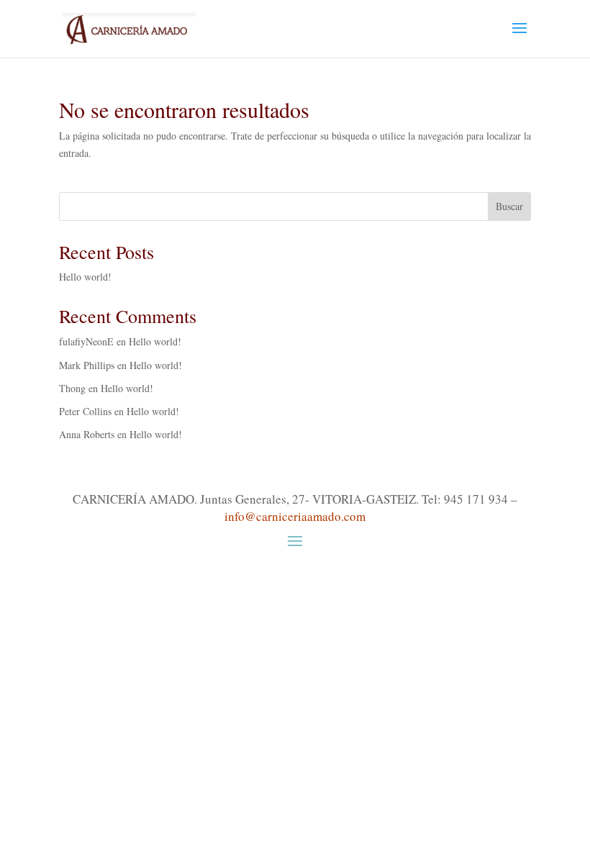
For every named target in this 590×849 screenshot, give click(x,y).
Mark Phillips (86, 365)
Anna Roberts (86, 434)
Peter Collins (85, 411)
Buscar (509, 206)
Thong (72, 388)
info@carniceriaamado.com (295, 516)
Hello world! (85, 276)
